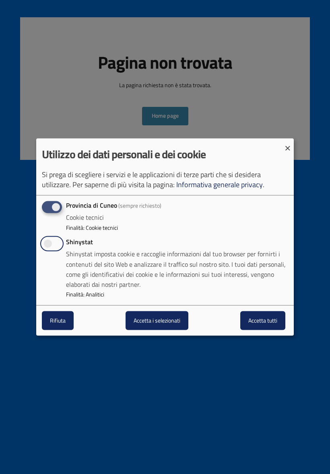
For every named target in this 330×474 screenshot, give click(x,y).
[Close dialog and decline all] (288, 144)
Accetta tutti (262, 320)
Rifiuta (58, 320)
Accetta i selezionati (157, 320)
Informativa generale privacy (219, 185)
